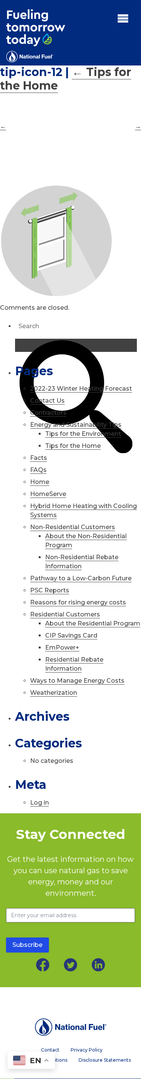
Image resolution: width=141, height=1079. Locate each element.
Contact (50, 1050)
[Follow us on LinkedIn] (98, 964)
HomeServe (48, 494)
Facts (38, 457)
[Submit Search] (76, 345)
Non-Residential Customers (72, 527)
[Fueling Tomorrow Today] (35, 35)
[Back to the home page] (70, 1027)
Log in (39, 802)
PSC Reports (49, 590)
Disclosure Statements (105, 1060)
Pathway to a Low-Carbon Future (81, 578)
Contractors (48, 412)
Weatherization (53, 692)
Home (39, 481)
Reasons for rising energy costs (78, 602)
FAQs (38, 469)
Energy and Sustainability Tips (75, 424)
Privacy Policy (87, 1050)
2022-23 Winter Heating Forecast (81, 388)
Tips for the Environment (83, 433)
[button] (123, 18)
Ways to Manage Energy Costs (77, 680)
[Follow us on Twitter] (70, 964)
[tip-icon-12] (70, 240)
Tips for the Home (73, 445)
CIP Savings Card (71, 635)
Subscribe (27, 944)
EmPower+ (62, 647)
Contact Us (47, 400)
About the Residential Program (92, 623)
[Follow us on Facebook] (42, 964)
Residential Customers (65, 614)
